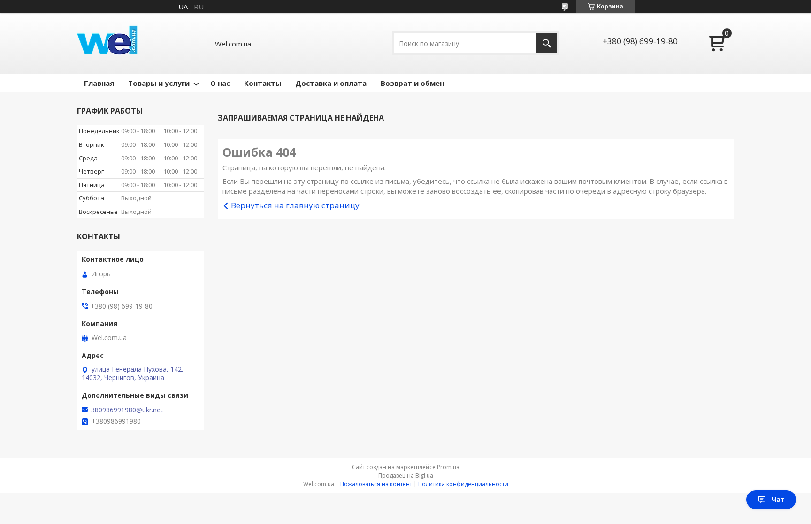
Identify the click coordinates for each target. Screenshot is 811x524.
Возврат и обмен (412, 83)
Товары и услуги (159, 83)
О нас (220, 83)
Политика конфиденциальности (463, 484)
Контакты (262, 83)
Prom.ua (448, 467)
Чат (778, 499)
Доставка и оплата (331, 83)
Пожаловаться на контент (376, 484)
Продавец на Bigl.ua (405, 475)
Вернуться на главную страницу (295, 205)
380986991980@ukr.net (127, 410)
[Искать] (546, 43)
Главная (99, 83)
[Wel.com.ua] (108, 43)
